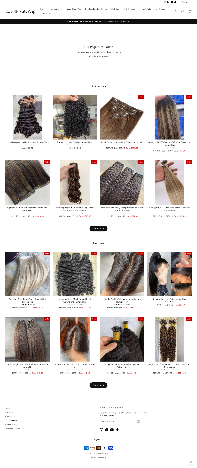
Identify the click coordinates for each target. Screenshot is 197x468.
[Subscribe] (138, 421)
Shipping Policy (11, 420)
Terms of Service (12, 428)
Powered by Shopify (98, 458)
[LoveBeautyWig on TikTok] (117, 429)
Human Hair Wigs (73, 9)
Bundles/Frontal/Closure (96, 9)
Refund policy (11, 424)
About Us (9, 412)
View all (98, 228)
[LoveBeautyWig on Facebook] (106, 429)
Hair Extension (130, 9)
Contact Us (45, 14)
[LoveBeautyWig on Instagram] (101, 429)
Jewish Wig (146, 9)
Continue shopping (98, 56)
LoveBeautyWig (20, 11)
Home (43, 9)
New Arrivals (55, 9)
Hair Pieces (160, 9)
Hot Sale (115, 9)
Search (8, 408)
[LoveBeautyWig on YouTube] (112, 429)
